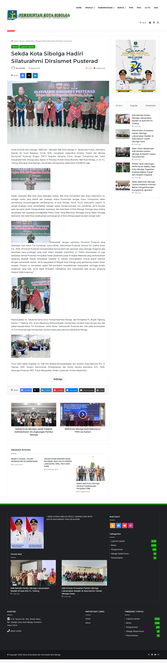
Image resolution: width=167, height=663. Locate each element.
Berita (22, 41)
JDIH (156, 8)
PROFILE (89, 8)
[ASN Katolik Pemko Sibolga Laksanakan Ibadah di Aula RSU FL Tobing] (123, 119)
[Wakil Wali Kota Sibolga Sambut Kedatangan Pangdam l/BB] (90, 468)
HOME (79, 8)
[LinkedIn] (35, 75)
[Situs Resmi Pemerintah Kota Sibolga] (40, 15)
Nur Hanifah (20, 68)
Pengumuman (117, 549)
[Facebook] (22, 75)
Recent (119, 105)
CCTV (147, 8)
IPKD (139, 8)
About (87, 623)
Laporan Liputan (27, 47)
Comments (151, 105)
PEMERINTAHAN (105, 8)
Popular (134, 105)
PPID (131, 8)
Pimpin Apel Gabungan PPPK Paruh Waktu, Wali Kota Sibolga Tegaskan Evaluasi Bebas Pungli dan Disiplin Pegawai (143, 169)
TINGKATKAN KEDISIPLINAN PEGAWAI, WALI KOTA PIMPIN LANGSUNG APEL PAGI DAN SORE (58, 462)
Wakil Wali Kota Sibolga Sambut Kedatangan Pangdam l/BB (87, 486)
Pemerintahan (117, 558)
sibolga (58, 379)
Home (15, 41)
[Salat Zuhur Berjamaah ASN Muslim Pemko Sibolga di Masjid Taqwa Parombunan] (123, 152)
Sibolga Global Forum (120, 554)
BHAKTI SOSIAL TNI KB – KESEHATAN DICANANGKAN (24, 460)
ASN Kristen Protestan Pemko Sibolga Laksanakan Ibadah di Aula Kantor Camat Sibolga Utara (142, 136)
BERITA (121, 8)
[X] (29, 75)
